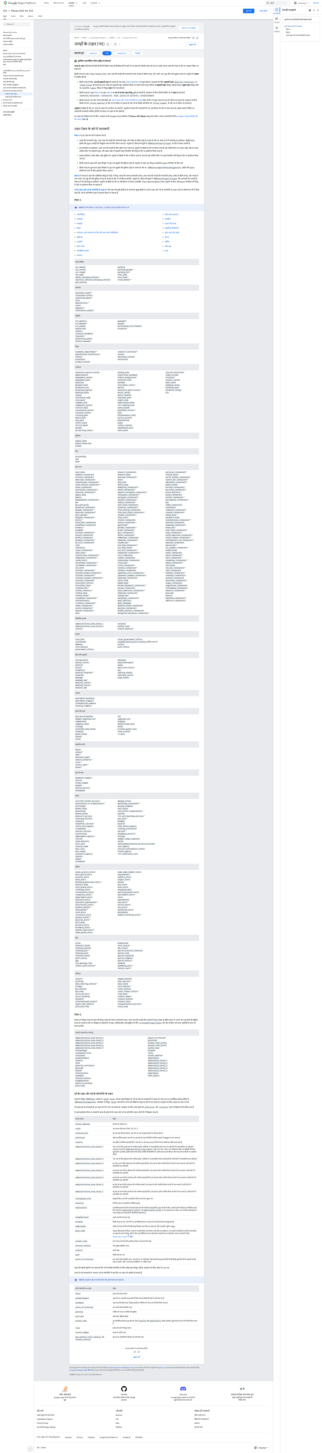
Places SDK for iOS (22, 10)
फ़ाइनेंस (80, 241)
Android (93, 53)
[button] (16, 90)
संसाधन (30, 16)
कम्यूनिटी (94, 3)
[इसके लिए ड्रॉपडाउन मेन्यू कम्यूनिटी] (100, 3)
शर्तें (38, 1448)
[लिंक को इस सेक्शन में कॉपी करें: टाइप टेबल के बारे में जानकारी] (111, 129)
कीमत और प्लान (199, 1415)
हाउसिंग (168, 219)
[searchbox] (17, 24)
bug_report (309, 10)
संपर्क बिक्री (263, 11)
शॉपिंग (167, 241)
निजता (44, 1448)
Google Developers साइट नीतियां (80, 1370)
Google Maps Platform (98, 38)
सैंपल (22, 16)
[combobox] (277, 3)
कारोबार (80, 219)
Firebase (91, 1437)
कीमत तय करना (58, 3)
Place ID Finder (42, 1423)
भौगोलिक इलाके (83, 251)
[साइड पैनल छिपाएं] (30, 1448)
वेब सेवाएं (119, 1427)
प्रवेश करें (316, 3)
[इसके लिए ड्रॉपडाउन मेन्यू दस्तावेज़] (77, 3)
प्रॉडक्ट (46, 3)
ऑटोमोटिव (81, 214)
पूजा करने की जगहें (172, 232)
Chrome (79, 1437)
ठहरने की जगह (170, 223)
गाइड (5, 16)
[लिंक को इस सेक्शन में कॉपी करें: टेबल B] (83, 1014)
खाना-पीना (81, 246)
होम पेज (76, 38)
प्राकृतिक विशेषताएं (172, 228)
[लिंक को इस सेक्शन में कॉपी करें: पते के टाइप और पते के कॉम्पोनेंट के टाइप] (115, 1094)
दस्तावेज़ (71, 3)
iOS (5, 10)
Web (117, 1423)
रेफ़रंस (13, 16)
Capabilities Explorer (45, 1419)
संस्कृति (79, 223)
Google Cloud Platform (109, 1437)
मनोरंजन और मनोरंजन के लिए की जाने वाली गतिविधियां (97, 232)
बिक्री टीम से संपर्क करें (201, 1419)
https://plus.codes (120, 1237)
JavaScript (121, 53)
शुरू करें (248, 11)
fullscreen (313, 10)
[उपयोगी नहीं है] (197, 38)
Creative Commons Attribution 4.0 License (123, 1368)
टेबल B (137, 82)
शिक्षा (79, 228)
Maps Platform (27, 3)
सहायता (197, 1423)
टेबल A (129, 82)
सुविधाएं (80, 237)
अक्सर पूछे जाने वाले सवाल (45, 1415)
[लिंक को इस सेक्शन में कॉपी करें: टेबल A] (83, 200)
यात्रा (166, 251)
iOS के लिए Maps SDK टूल (46, 1427)
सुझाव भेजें (192, 44)
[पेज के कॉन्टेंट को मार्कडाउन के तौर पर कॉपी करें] (115, 44)
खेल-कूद (168, 246)
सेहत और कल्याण (171, 214)
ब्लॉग (84, 3)
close (317, 10)
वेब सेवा (137, 53)
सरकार (79, 255)
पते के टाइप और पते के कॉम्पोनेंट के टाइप (127, 100)
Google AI (126, 1437)
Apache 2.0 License (164, 1368)
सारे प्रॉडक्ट (139, 1437)
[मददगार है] (193, 38)
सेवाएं (167, 237)
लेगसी (40, 16)
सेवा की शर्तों (198, 1427)
